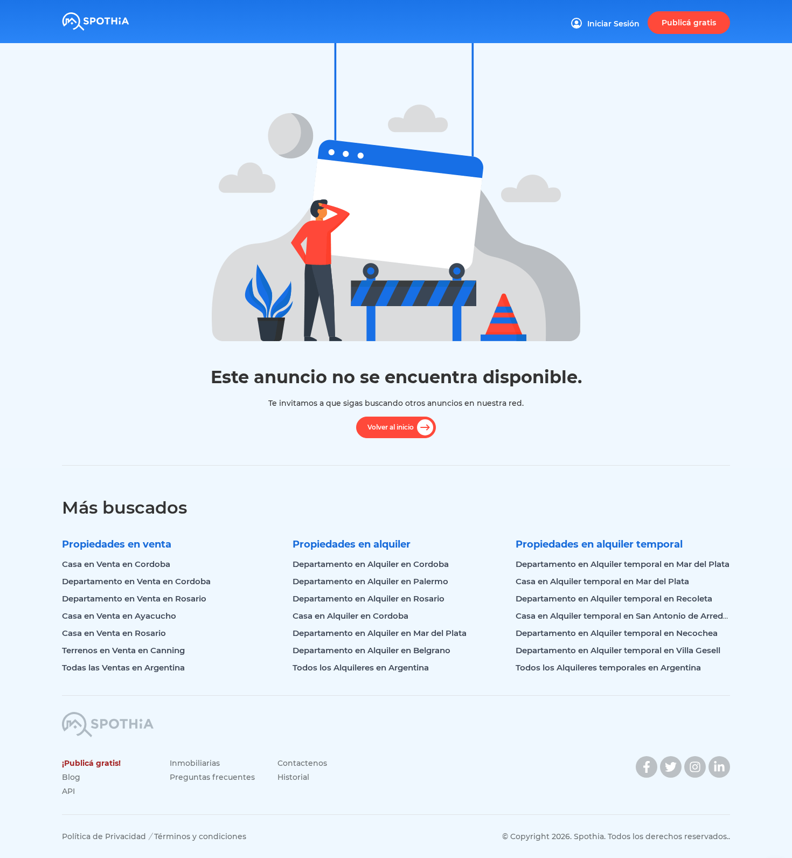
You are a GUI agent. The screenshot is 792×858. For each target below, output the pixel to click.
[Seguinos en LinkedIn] (719, 767)
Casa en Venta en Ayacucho (119, 616)
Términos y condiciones (200, 836)
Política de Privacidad (104, 836)
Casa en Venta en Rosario (114, 633)
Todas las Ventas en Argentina (123, 667)
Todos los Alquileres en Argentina (361, 667)
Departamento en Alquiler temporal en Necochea (617, 633)
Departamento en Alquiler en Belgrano (371, 650)
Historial (293, 777)
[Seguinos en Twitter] (671, 767)
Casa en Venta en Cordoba (116, 564)
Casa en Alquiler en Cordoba (350, 616)
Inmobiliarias (195, 763)
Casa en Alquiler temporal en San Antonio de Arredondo (630, 616)
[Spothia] (112, 17)
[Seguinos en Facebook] (646, 767)
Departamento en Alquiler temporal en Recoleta (614, 598)
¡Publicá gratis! (91, 763)
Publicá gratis (689, 22)
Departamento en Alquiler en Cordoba (371, 564)
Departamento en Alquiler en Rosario (368, 598)
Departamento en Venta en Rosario (134, 598)
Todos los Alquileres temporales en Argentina (608, 667)
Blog (71, 777)
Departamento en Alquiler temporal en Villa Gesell (618, 650)
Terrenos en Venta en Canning (123, 650)
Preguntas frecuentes (212, 777)
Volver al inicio (390, 427)
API (68, 791)
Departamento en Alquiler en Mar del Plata (380, 633)
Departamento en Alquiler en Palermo (370, 581)
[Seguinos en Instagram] (695, 767)
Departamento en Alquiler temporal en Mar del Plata (623, 564)
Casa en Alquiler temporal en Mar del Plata (602, 581)
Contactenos (302, 763)
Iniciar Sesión (613, 24)
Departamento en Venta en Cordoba (136, 581)
